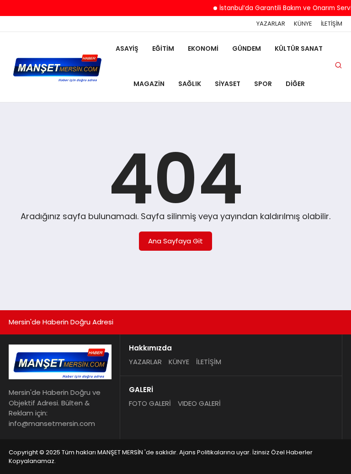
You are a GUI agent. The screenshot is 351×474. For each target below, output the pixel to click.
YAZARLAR (270, 24)
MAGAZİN (149, 83)
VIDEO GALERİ (199, 403)
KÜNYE (303, 24)
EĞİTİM (163, 48)
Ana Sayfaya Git (175, 241)
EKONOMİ (203, 48)
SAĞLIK (189, 83)
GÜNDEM (246, 48)
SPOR (263, 83)
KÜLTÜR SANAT (299, 48)
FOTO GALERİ (150, 403)
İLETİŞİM (331, 24)
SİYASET (227, 83)
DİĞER (295, 83)
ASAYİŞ (127, 48)
